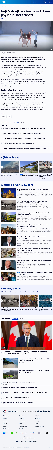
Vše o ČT (21, 428)
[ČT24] (4, 2)
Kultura (3, 116)
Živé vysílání (37, 415)
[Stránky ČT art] (40, 432)
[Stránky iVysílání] (24, 432)
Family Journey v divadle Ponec (7, 52)
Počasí (20, 423)
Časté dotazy (6, 428)
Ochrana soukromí (19, 447)
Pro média (21, 415)
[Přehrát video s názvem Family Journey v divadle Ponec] (26, 36)
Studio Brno (37, 418)
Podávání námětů (23, 426)
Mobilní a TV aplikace (39, 426)
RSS (49, 447)
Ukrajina (13, 6)
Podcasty (37, 421)
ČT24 (2, 18)
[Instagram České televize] (38, 411)
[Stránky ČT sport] (14, 432)
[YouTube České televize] (44, 411)
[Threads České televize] (49, 411)
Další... (31, 6)
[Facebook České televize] (41, 411)
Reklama (5, 418)
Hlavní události (5, 6)
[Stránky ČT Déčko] (32, 432)
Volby (18, 6)
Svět (27, 6)
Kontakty (37, 428)
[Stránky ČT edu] (48, 432)
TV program (6, 415)
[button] (26, 36)
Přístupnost (26, 447)
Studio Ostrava (22, 421)
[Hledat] (45, 2)
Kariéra (36, 423)
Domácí (23, 6)
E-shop (4, 426)
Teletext (5, 421)
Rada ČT (5, 423)
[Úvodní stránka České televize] (10, 411)
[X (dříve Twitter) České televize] (46, 411)
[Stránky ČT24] (5, 432)
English (13, 447)
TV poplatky (21, 418)
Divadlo (9, 116)
